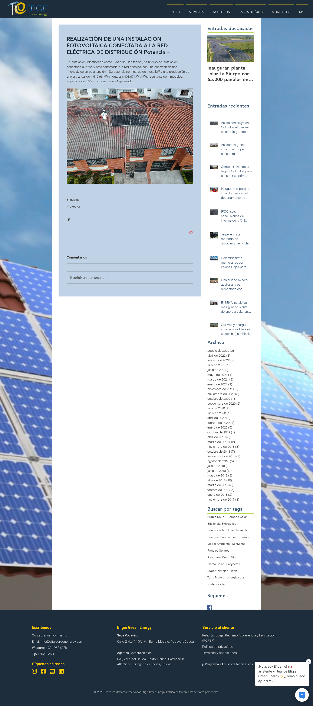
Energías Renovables (221, 537)
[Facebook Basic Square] (209, 607)
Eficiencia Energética (221, 524)
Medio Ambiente (218, 544)
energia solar (236, 577)
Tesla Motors (215, 577)
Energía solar (216, 530)
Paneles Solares (218, 550)
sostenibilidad (216, 584)
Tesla (234, 571)
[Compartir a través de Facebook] (69, 220)
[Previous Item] (214, 48)
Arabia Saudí (216, 517)
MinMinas (238, 544)
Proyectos (74, 206)
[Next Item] (247, 48)
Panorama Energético (222, 557)
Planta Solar (215, 564)
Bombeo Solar (237, 517)
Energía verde (237, 530)
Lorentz (244, 537)
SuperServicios (217, 571)
